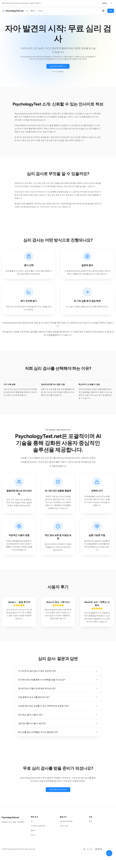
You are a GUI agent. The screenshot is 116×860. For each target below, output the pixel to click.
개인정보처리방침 (66, 821)
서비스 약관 (64, 826)
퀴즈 (110, 11)
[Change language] (103, 10)
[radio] (84, 849)
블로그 (33, 11)
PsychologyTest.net (10, 817)
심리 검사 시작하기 (56, 66)
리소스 (40, 11)
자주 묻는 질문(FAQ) (38, 826)
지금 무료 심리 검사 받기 (58, 790)
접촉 (90, 821)
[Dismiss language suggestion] (111, 3)
